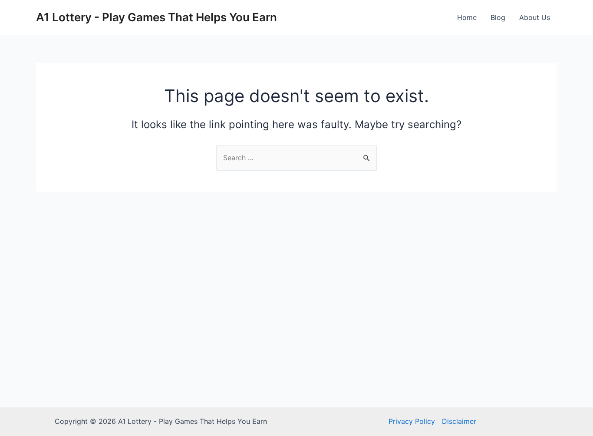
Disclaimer (459, 421)
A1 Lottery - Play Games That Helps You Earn (156, 17)
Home (467, 17)
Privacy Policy (412, 421)
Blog (498, 17)
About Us (534, 17)
